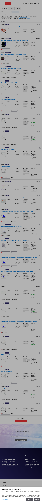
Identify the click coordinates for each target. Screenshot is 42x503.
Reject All (37, 499)
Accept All (29, 499)
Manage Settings (5, 499)
